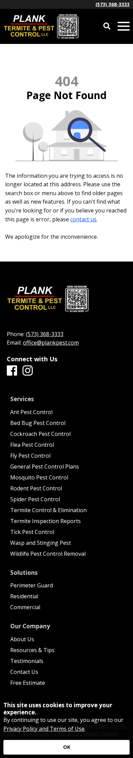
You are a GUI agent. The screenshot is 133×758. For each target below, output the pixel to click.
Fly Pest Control (30, 455)
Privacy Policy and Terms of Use (44, 728)
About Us (22, 639)
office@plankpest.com (51, 342)
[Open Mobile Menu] (124, 26)
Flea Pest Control (32, 444)
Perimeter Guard (31, 585)
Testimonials (26, 661)
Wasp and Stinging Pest (40, 543)
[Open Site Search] (107, 26)
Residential (24, 596)
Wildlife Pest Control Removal (48, 553)
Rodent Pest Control (36, 488)
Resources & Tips (32, 650)
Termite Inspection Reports (45, 521)
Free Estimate (27, 682)
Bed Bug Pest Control (37, 423)
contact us (83, 219)
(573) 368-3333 (112, 4)
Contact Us (24, 672)
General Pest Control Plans (44, 466)
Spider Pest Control (35, 499)
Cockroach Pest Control (40, 434)
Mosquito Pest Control (39, 477)
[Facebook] (12, 370)
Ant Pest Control (31, 412)
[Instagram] (28, 370)
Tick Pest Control (32, 532)
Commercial (25, 607)
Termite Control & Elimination (48, 510)
